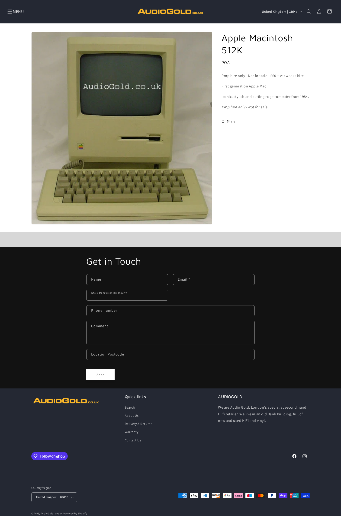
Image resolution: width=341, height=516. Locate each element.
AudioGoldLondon (52, 513)
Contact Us (133, 440)
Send (101, 374)
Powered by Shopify (75, 513)
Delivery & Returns (138, 424)
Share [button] (231, 121)
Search (130, 407)
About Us (132, 415)
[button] (10, 11)
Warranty (131, 432)
